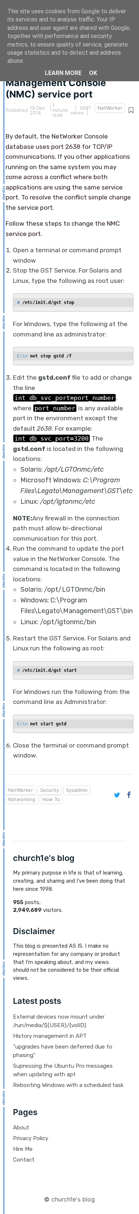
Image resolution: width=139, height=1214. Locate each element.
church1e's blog (73, 1199)
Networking (21, 799)
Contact (23, 1159)
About (21, 1127)
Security (49, 790)
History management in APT (50, 1036)
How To (51, 799)
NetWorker (109, 108)
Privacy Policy (30, 1138)
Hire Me (23, 1149)
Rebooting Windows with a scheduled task (68, 1085)
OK (93, 72)
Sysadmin (77, 790)
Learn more (63, 72)
